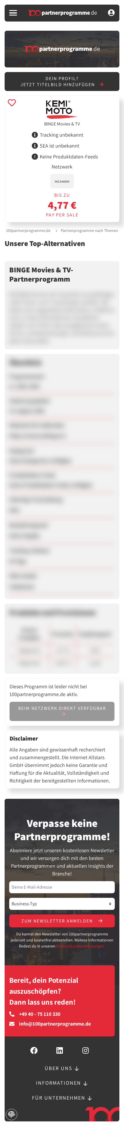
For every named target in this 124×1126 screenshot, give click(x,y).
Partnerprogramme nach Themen (89, 230)
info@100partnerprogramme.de (55, 1023)
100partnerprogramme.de (28, 230)
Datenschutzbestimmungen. (80, 946)
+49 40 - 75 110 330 (39, 1014)
